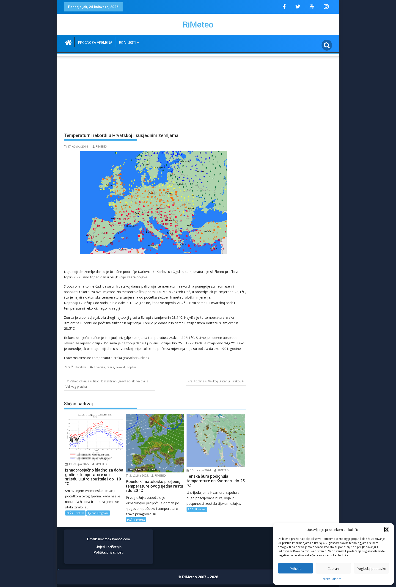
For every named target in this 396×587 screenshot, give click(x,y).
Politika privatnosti (109, 552)
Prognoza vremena (95, 43)
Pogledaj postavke (371, 568)
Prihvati (296, 568)
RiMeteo (198, 25)
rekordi (121, 367)
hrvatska (99, 367)
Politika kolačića (331, 579)
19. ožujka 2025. (79, 464)
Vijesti (129, 43)
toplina (132, 367)
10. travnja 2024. (201, 470)
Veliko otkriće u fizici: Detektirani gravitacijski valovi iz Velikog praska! (107, 383)
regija (110, 367)
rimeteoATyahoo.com (114, 539)
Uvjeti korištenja (108, 547)
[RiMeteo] (68, 42)
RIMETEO (101, 146)
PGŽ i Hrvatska (77, 367)
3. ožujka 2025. (139, 475)
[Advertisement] (198, 92)
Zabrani (333, 568)
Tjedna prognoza (98, 513)
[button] (387, 529)
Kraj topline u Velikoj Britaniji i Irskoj (214, 381)
